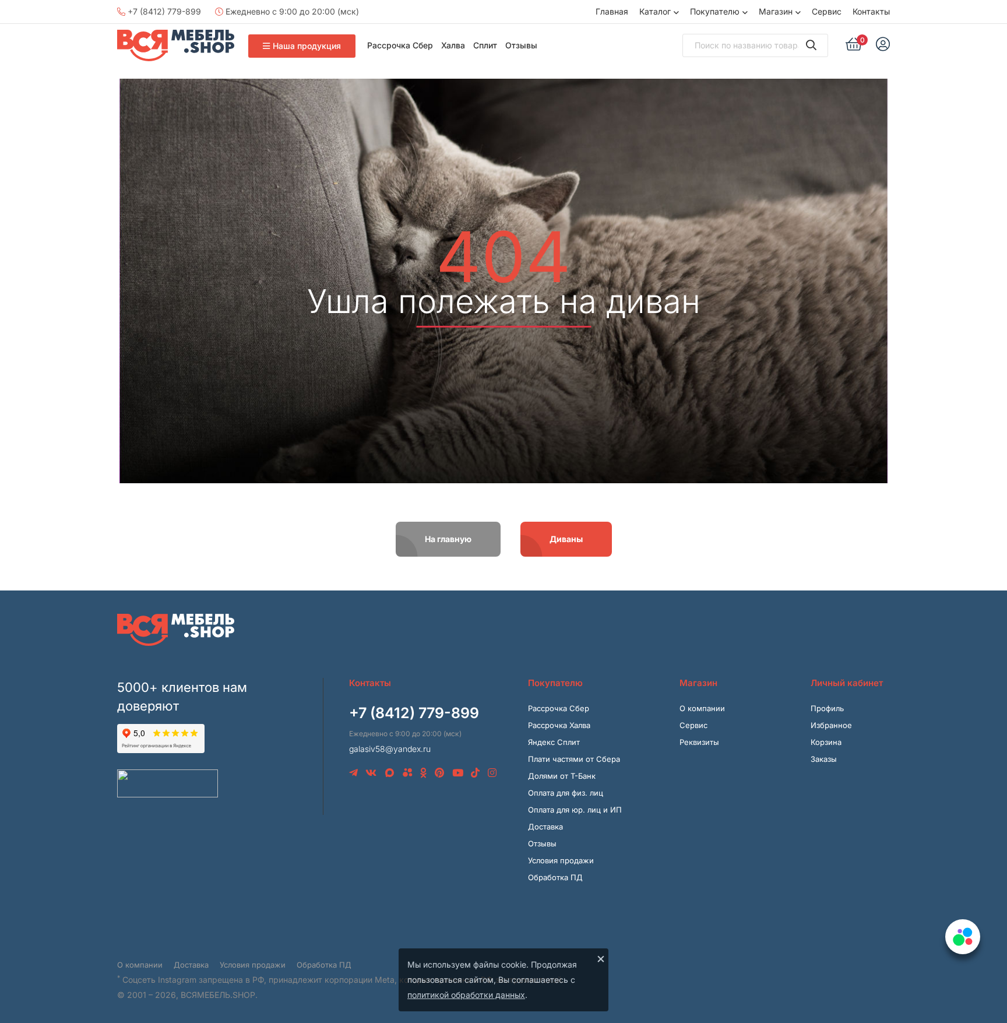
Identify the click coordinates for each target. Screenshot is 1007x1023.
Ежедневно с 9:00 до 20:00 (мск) (291, 11)
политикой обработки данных (466, 995)
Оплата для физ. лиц (565, 792)
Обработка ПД (555, 877)
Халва (453, 45)
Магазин (776, 11)
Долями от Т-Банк (562, 776)
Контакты (871, 11)
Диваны (566, 539)
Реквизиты (699, 742)
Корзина (826, 742)
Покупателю (715, 11)
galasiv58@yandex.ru (390, 749)
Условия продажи (561, 860)
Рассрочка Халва (559, 725)
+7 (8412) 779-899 (163, 11)
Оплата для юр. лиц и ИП (575, 809)
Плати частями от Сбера (574, 759)
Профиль (827, 708)
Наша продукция (307, 46)
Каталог (655, 11)
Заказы (824, 759)
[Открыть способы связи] (962, 936)
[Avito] (408, 773)
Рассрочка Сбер (400, 45)
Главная (612, 11)
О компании (702, 708)
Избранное (831, 725)
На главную (448, 539)
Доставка (545, 826)
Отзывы (521, 45)
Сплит (485, 45)
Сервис (826, 11)
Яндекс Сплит (554, 742)
